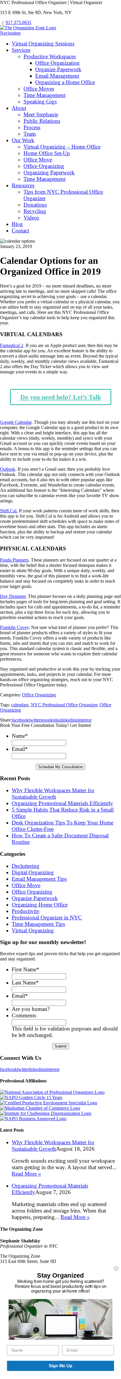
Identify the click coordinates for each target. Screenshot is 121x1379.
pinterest (83, 719)
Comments (24, 1015)
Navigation (10, 32)
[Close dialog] (116, 1268)
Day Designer (13, 596)
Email (20, 749)
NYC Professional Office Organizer (64, 704)
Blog (17, 224)
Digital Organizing (33, 872)
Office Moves (38, 89)
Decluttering (25, 866)
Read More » (26, 1174)
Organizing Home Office (40, 905)
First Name (25, 969)
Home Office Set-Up (46, 153)
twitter (35, 719)
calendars (19, 704)
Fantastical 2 (11, 345)
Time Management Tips (38, 924)
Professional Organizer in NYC (47, 917)
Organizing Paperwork (49, 172)
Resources (23, 185)
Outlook (7, 469)
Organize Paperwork (58, 69)
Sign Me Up (60, 1365)
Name (20, 736)
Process (31, 127)
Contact (20, 230)
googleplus (51, 719)
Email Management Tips (39, 879)
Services (21, 50)
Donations (35, 205)
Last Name (25, 983)
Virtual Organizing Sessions (43, 43)
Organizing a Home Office (65, 82)
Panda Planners (14, 559)
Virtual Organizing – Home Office (61, 147)
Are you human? (31, 1009)
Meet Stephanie (40, 114)
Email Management (57, 76)
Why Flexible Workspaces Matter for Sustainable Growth (53, 793)
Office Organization (57, 63)
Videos (31, 218)
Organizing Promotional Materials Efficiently (62, 803)
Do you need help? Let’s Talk (60, 397)
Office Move (37, 160)
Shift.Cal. (9, 510)
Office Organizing (43, 166)
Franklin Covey (14, 627)
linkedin (68, 719)
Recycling (34, 211)
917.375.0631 (18, 22)
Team (29, 134)
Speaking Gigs (40, 101)
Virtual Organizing (33, 930)
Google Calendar (15, 422)
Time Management (44, 95)
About (19, 108)
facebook (20, 719)
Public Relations (41, 121)
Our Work (23, 140)
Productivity (26, 911)
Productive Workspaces (49, 56)
